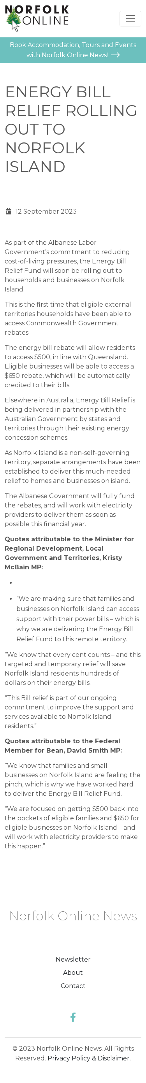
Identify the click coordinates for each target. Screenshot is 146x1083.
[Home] (37, 18)
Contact (73, 986)
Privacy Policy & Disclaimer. (89, 1058)
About (73, 972)
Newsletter (73, 959)
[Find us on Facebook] (73, 1017)
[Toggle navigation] (130, 18)
